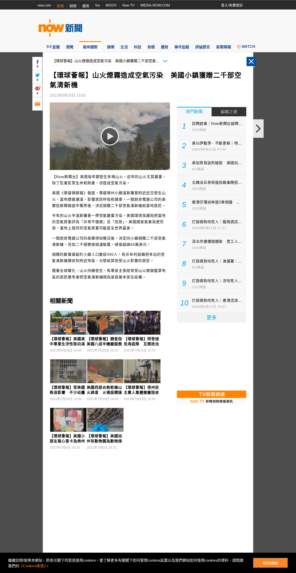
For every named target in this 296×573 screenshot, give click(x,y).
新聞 (60, 6)
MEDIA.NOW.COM (155, 5)
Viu (97, 5)
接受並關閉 (270, 563)
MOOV (111, 5)
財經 (73, 6)
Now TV (128, 5)
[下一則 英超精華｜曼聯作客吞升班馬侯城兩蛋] (258, 128)
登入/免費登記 (232, 5)
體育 (85, 6)
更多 (212, 317)
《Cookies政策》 (32, 566)
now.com (44, 5)
